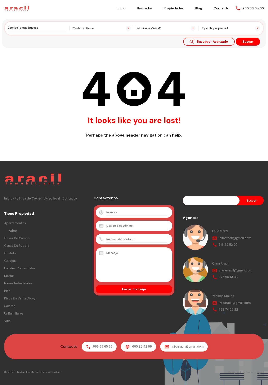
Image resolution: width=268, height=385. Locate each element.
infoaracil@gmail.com (235, 303)
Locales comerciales (19, 268)
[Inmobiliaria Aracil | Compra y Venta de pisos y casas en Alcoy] (16, 8)
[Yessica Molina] (195, 302)
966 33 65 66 (253, 8)
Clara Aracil (220, 263)
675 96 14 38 (228, 277)
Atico (13, 231)
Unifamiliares (13, 313)
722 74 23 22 (228, 309)
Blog (198, 8)
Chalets (10, 253)
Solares (9, 306)
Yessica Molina (223, 296)
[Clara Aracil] (195, 269)
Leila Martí (220, 231)
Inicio (121, 8)
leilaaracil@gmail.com (235, 238)
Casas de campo (17, 238)
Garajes (10, 261)
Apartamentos (15, 223)
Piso (7, 291)
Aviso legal (52, 198)
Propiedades (173, 8)
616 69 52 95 (228, 245)
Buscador (144, 8)
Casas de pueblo (16, 246)
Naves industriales (18, 283)
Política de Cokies (28, 198)
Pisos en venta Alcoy (20, 298)
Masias (9, 276)
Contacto (221, 8)
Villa (7, 321)
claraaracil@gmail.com (235, 270)
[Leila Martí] (195, 237)
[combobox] (102, 28)
